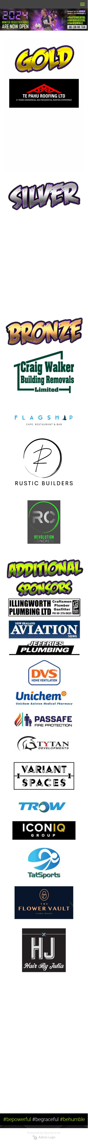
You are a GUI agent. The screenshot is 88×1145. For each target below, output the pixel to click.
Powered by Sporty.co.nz (44, 1133)
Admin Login (46, 1137)
